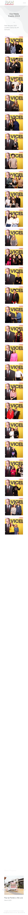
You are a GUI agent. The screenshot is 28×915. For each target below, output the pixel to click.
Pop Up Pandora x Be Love (13, 898)
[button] (14, 34)
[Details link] (14, 885)
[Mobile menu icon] (24, 2)
